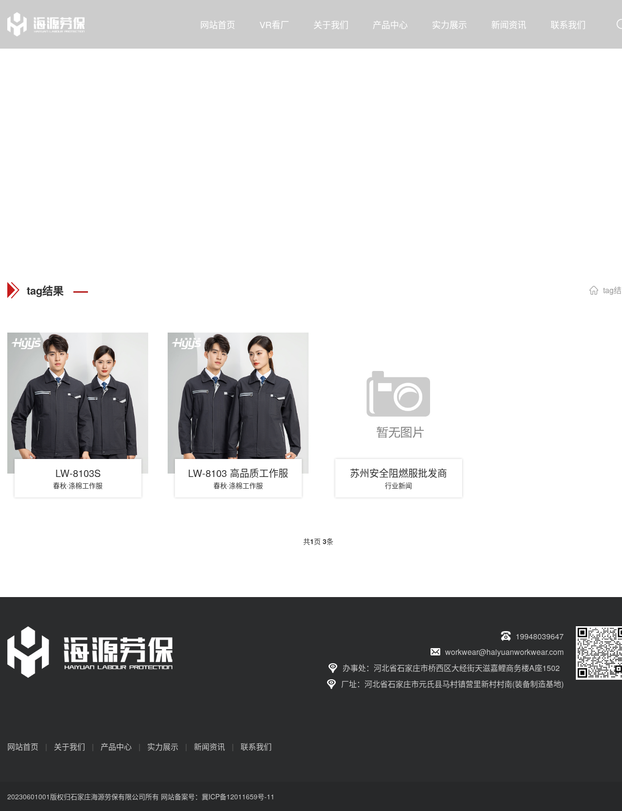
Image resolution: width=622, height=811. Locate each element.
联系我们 (568, 24)
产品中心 (390, 24)
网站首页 (217, 24)
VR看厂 (274, 24)
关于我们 (330, 24)
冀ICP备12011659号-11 (238, 796)
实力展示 (449, 24)
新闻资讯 (508, 24)
